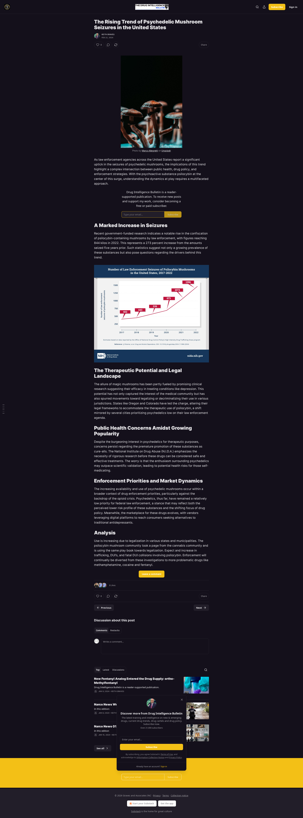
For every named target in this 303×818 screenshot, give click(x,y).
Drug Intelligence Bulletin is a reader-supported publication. (126, 687)
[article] (151, 687)
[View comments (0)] (108, 45)
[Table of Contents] (3, 409)
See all (100, 748)
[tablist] (107, 630)
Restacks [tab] (114, 630)
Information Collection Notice (150, 757)
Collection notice (179, 795)
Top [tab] (98, 669)
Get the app (167, 803)
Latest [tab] (106, 669)
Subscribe (277, 7)
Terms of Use (167, 754)
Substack (136, 811)
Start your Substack (143, 803)
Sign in (293, 7)
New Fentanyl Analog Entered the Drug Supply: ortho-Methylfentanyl (134, 681)
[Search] (257, 7)
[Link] (89, 225)
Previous (106, 607)
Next (199, 607)
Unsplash (166, 150)
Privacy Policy (175, 757)
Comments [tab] (101, 630)
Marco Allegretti (150, 150)
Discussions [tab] (118, 669)
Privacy (156, 795)
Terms (165, 795)
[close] (181, 699)
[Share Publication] (264, 7)
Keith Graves (108, 34)
